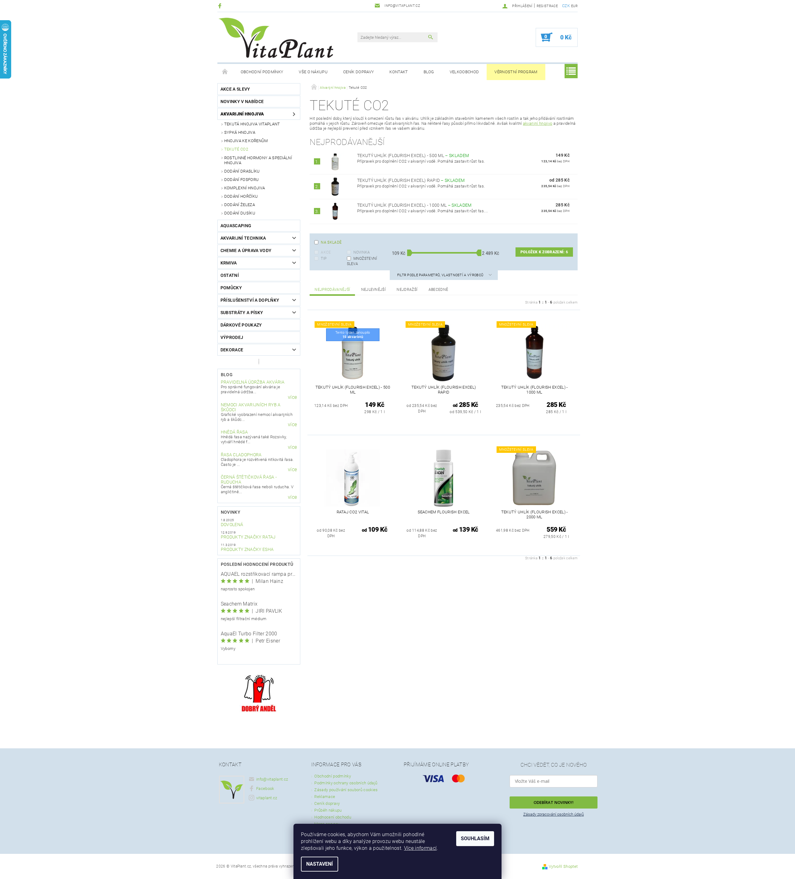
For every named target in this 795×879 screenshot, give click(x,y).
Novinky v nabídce (242, 101)
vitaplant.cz (266, 798)
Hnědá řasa (234, 432)
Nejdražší (407, 289)
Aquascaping (236, 225)
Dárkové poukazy (241, 324)
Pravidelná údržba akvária (253, 382)
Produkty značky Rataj (248, 536)
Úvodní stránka (225, 72)
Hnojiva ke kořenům (246, 140)
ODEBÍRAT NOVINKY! (554, 802)
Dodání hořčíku (241, 196)
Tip (323, 258)
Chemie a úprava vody (245, 250)
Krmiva (228, 262)
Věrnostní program (515, 72)
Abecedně (438, 289)
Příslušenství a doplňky (249, 300)
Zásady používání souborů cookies (346, 789)
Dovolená (232, 524)
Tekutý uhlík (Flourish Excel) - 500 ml (413, 155)
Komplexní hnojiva (244, 188)
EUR (574, 6)
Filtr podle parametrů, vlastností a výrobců (440, 275)
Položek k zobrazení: (544, 252)
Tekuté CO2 (236, 149)
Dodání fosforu (241, 179)
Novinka (361, 252)
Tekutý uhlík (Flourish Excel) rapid (411, 180)
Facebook (265, 788)
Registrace (547, 6)
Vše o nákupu (313, 72)
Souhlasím (475, 838)
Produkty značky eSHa (247, 549)
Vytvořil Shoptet (563, 866)
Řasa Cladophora (241, 454)
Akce (326, 252)
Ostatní (229, 275)
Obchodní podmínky (262, 72)
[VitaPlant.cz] (275, 38)
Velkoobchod (464, 72)
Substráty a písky (241, 312)
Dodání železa (239, 204)
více (292, 397)
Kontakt (398, 72)
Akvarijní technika (243, 238)
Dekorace (231, 349)
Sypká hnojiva (239, 132)
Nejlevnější (373, 289)
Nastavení (319, 864)
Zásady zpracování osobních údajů (553, 814)
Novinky (230, 512)
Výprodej (231, 337)
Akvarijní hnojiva (242, 113)
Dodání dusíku (239, 213)
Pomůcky (231, 287)
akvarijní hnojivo (537, 123)
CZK (566, 5)
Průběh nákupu (328, 810)
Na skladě (331, 242)
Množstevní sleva (362, 261)
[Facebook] (220, 5)
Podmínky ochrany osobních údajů (345, 783)
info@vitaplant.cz (272, 779)
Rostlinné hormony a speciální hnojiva (258, 160)
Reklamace (324, 796)
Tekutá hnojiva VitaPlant (252, 124)
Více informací (420, 848)
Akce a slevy (235, 89)
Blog (429, 72)
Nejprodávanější (332, 289)
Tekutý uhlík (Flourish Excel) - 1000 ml (414, 205)
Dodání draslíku (242, 171)
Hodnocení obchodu (332, 817)
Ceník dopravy (358, 72)
